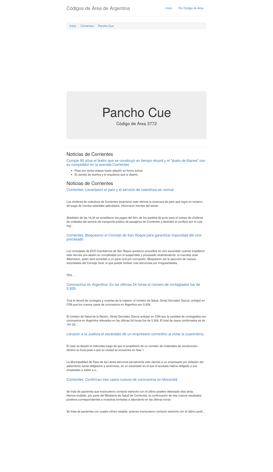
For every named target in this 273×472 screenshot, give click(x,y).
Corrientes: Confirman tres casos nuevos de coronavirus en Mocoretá (122, 379)
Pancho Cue (106, 26)
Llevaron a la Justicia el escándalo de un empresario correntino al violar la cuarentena (135, 333)
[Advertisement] (136, 61)
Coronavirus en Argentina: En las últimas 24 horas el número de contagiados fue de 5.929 (133, 286)
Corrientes (87, 26)
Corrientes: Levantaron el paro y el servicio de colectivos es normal (120, 189)
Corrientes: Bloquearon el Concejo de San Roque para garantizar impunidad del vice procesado (134, 236)
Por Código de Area (190, 8)
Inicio (168, 8)
